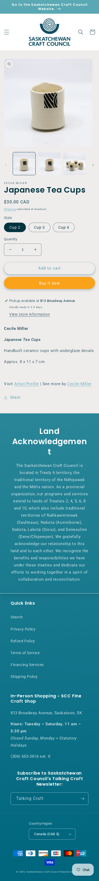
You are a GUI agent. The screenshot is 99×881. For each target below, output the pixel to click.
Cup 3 (39, 227)
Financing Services (27, 665)
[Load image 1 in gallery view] (24, 163)
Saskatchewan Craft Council (42, 871)
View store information (29, 314)
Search (17, 617)
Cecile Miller (79, 383)
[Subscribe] (82, 798)
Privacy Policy (23, 629)
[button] (6, 32)
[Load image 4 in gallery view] (74, 163)
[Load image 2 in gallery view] (49, 163)
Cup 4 (63, 227)
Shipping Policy (24, 676)
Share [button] (15, 397)
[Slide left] (6, 165)
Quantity (10, 239)
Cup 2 (15, 227)
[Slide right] (93, 165)
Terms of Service (25, 653)
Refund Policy (23, 641)
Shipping (10, 209)
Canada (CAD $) (47, 834)
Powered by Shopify (71, 871)
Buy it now (49, 283)
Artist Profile (26, 383)
